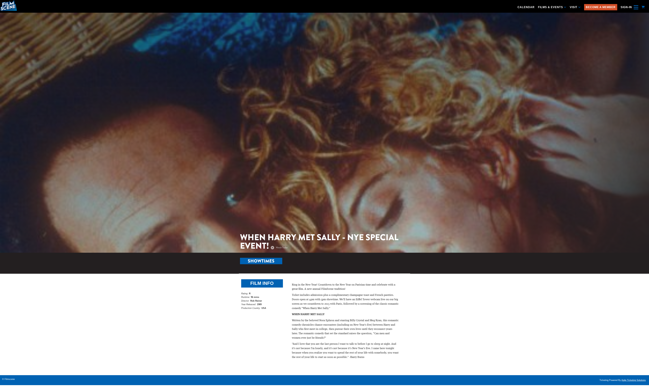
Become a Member (601, 7)
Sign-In (626, 7)
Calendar (526, 7)
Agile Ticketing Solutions (633, 380)
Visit (574, 7)
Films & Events (551, 7)
